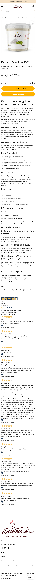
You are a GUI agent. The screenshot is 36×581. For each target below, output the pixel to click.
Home (2, 17)
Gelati (8, 17)
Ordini (3, 556)
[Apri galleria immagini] (32, 23)
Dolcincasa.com (17, 573)
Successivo (12, 314)
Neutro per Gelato (16, 17)
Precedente (4, 314)
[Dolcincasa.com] (18, 6)
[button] (33, 6)
